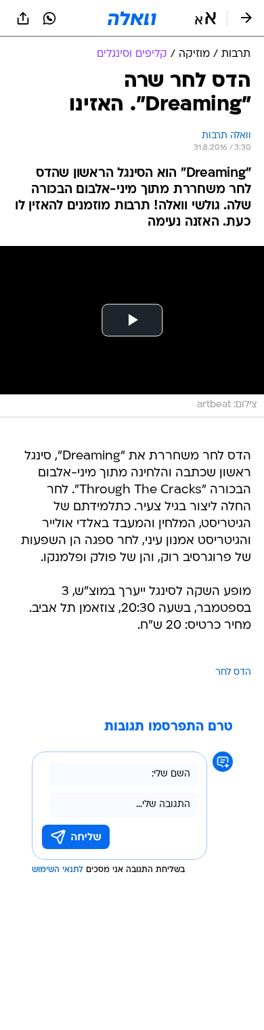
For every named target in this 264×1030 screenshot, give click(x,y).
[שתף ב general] (23, 18)
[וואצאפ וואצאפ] (49, 18)
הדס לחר (233, 672)
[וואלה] (132, 18)
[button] (205, 18)
